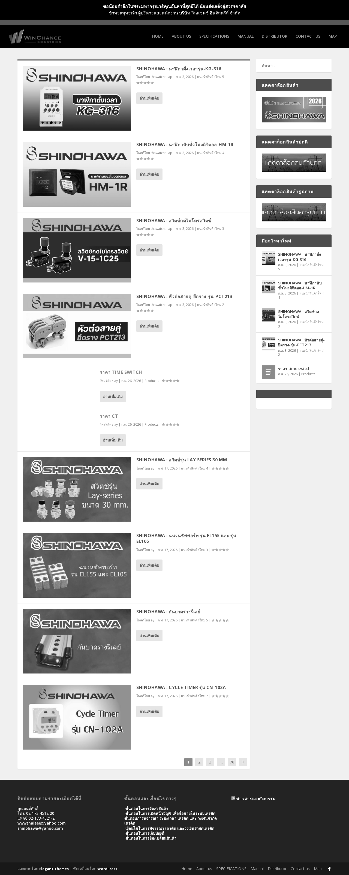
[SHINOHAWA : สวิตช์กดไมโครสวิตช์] (77, 250)
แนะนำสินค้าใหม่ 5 (210, 76)
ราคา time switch (121, 372)
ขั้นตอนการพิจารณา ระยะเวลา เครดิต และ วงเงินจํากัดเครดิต (170, 821)
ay (116, 380)
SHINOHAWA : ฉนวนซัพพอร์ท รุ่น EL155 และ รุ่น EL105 (186, 538)
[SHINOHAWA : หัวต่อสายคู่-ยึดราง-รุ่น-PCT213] (77, 326)
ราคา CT (109, 416)
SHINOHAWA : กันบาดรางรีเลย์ (168, 612)
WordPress (107, 868)
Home (158, 36)
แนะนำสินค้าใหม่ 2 (210, 304)
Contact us (308, 36)
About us (181, 36)
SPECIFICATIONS (214, 36)
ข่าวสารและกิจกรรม (256, 798)
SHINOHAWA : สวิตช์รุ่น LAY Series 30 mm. (182, 460)
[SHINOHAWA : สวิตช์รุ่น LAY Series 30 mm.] (77, 489)
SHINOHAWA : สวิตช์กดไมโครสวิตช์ (173, 221)
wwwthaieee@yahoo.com (41, 823)
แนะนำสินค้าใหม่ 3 (210, 228)
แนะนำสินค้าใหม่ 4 (210, 153)
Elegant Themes (54, 868)
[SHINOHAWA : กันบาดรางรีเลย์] (77, 641)
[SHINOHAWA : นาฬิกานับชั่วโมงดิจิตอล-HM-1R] (77, 174)
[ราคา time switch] (268, 372)
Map (333, 36)
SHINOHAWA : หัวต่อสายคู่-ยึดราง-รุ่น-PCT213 (184, 296)
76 (232, 762)
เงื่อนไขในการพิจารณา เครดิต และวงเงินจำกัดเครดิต (169, 828)
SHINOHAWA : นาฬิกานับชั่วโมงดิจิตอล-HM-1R (185, 145)
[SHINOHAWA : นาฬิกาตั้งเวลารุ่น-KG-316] (77, 98)
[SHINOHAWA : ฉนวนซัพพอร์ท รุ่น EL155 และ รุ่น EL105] (77, 565)
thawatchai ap (161, 76)
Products (151, 380)
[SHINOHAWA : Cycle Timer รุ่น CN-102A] (77, 717)
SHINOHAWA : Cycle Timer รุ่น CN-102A (181, 687)
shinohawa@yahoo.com (40, 828)
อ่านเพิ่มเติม (149, 98)
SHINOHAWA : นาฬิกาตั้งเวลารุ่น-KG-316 (178, 69)
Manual (245, 36)
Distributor (274, 36)
